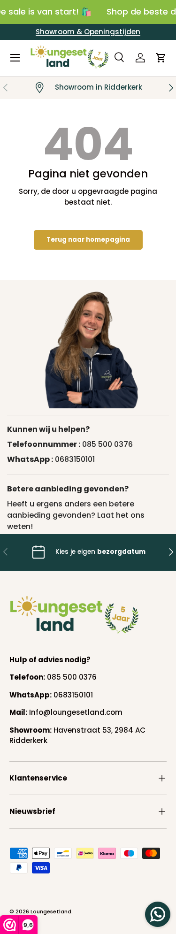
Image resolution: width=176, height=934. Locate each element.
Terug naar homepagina (88, 239)
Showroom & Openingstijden (88, 32)
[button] (161, 57)
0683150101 (75, 459)
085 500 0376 (107, 444)
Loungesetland (51, 911)
